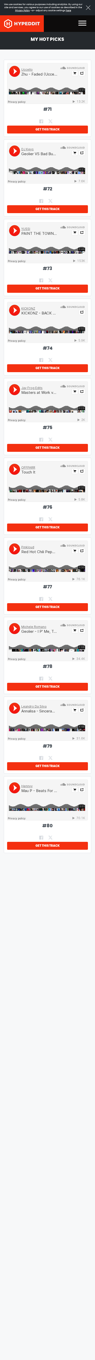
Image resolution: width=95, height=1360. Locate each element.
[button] (82, 24)
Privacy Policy (22, 10)
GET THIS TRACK (47, 129)
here (68, 10)
